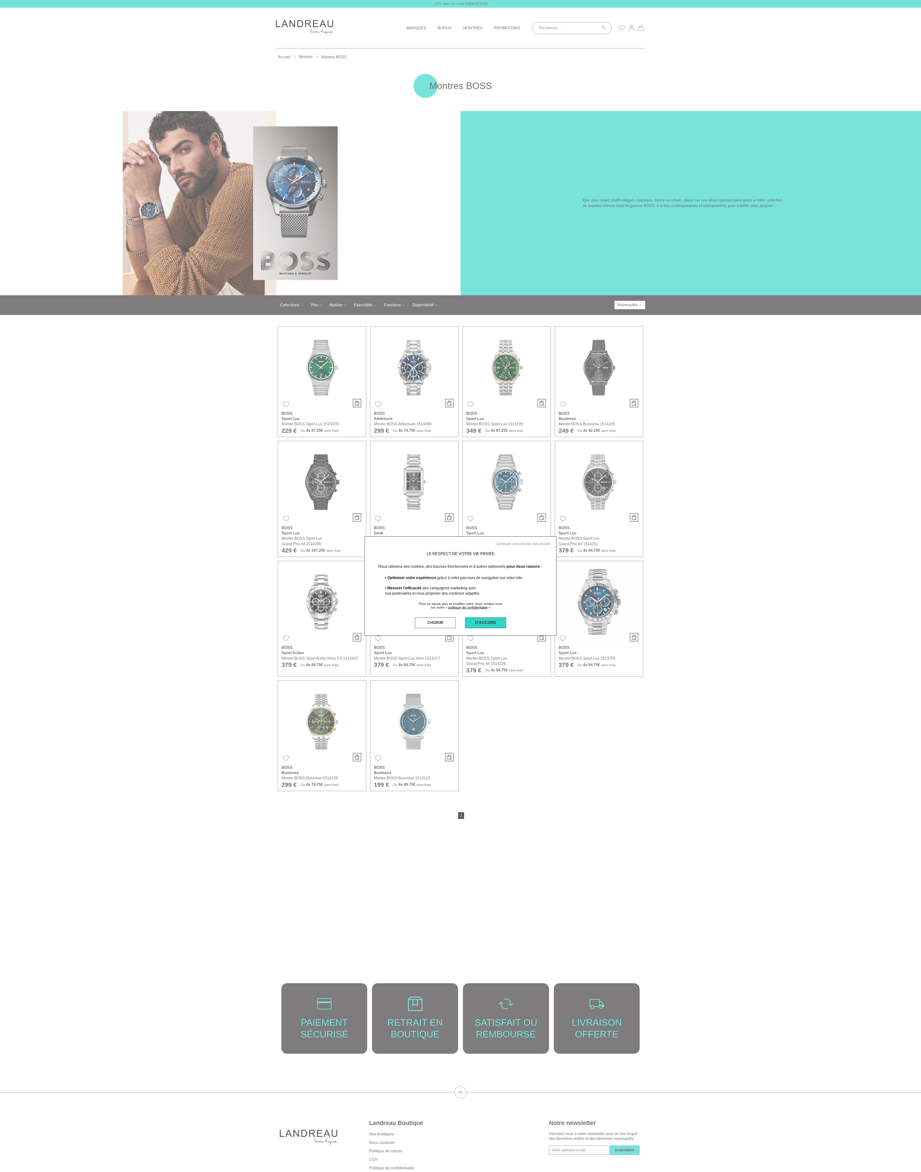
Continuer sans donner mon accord (523, 543)
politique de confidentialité (468, 607)
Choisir (435, 623)
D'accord (485, 623)
